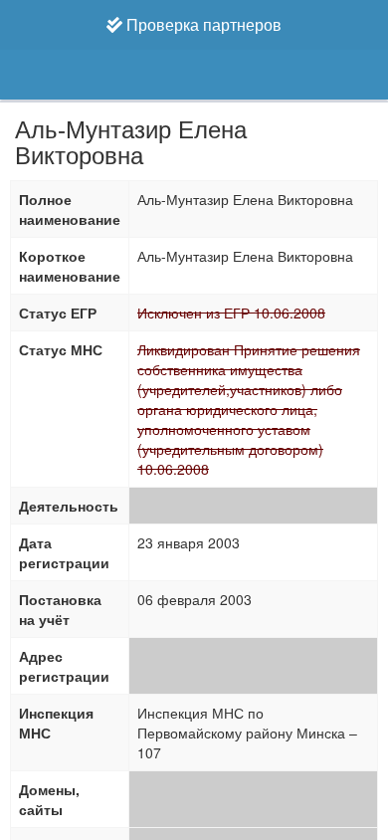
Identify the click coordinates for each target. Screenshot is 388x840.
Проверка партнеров (202, 24)
